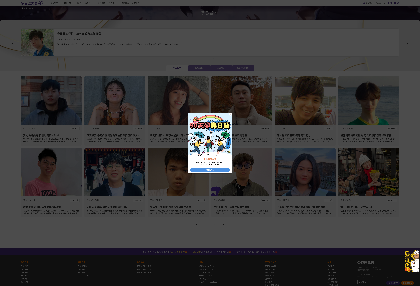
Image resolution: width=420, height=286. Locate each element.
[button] (418, 251)
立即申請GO (210, 170)
